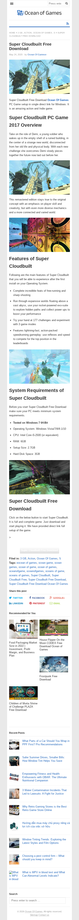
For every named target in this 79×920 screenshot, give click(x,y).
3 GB (20, 33)
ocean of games (47, 567)
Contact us (43, 915)
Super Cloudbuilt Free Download (39, 550)
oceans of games (19, 575)
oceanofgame (17, 571)
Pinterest (39, 603)
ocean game (45, 562)
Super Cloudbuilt (40, 575)
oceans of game (54, 571)
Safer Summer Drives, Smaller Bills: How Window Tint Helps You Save (43, 759)
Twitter (18, 598)
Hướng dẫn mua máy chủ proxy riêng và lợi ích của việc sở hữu (46, 824)
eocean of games (27, 562)
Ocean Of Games (42, 33)
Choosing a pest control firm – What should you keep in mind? (43, 857)
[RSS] (67, 23)
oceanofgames (35, 571)
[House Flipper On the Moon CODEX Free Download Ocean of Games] (54, 629)
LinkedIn (18, 603)
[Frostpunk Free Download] (54, 665)
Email (56, 603)
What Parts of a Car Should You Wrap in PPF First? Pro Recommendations (45, 742)
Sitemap (34, 915)
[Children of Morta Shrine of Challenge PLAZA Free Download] (23, 694)
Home (12, 33)
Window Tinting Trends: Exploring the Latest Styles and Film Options (44, 841)
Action (28, 33)
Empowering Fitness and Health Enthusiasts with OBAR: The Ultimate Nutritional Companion (44, 777)
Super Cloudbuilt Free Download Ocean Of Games (38, 583)
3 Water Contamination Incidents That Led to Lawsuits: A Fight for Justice (44, 792)
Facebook (38, 598)
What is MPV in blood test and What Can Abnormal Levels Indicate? (43, 874)
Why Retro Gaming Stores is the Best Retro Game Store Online (44, 808)
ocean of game (27, 567)
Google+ (59, 598)
